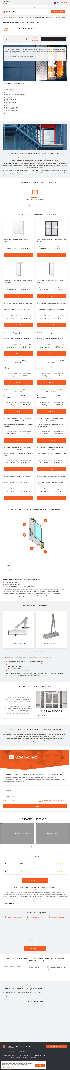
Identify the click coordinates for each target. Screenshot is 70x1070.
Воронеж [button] (38, 7)
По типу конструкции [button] (11, 105)
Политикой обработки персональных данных (12, 1066)
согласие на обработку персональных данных (54, 800)
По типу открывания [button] (11, 99)
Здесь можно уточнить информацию (35, 39)
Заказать (18, 255)
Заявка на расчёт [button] (58, 12)
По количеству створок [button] (12, 107)
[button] (56, 2)
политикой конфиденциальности (50, 802)
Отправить (35, 806)
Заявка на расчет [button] (56, 1046)
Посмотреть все (35, 880)
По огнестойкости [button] (10, 89)
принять (40, 1065)
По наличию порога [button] (11, 102)
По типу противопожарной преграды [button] (15, 94)
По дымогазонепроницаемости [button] (14, 91)
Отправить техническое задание (53, 39)
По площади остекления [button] (12, 110)
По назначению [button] (10, 112)
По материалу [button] (9, 97)
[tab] (29, 205)
